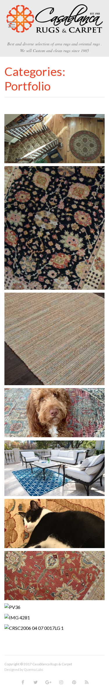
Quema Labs (33, 669)
